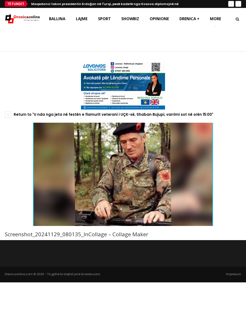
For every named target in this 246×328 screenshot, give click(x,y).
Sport (104, 18)
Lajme (81, 18)
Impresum (233, 274)
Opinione (159, 18)
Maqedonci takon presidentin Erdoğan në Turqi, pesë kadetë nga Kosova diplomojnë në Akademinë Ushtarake (124, 4)
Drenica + (189, 18)
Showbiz (130, 18)
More (215, 18)
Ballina (57, 18)
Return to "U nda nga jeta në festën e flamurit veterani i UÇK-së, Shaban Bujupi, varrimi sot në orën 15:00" (113, 114)
